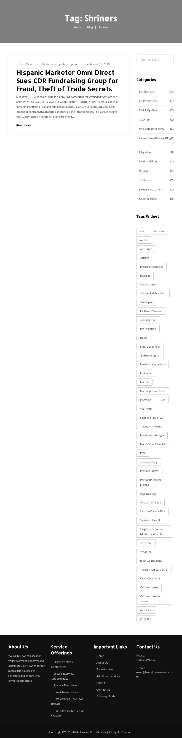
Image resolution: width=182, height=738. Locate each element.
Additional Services (108, 676)
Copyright (145, 119)
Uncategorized (148, 198)
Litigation (72, 64)
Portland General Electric (150, 482)
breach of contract (151, 266)
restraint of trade (150, 502)
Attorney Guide (105, 696)
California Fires (148, 100)
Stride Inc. (146, 551)
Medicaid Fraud (148, 161)
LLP (162, 399)
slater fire (146, 542)
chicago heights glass (153, 293)
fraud (143, 337)
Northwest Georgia (152, 435)
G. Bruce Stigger (150, 355)
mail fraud (146, 408)
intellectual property (152, 364)
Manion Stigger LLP (152, 417)
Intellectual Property (53, 64)
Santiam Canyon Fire (152, 511)
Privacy (143, 170)
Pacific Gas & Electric (153, 444)
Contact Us (103, 689)
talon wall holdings (151, 560)
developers (147, 302)
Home (100, 655)
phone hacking (149, 462)
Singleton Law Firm (151, 520)
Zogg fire (145, 618)
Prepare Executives (65, 685)
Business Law (147, 91)
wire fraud (146, 610)
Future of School (150, 346)
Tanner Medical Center (154, 569)
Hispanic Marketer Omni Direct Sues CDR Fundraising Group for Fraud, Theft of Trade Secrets (67, 80)
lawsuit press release (152, 391)
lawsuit (144, 382)
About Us (102, 662)
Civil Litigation (148, 110)
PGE (143, 453)
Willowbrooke (149, 587)
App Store (146, 248)
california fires (149, 284)
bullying (145, 275)
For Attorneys (104, 669)
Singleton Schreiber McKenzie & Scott (152, 531)
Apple (143, 240)
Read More (23, 125)
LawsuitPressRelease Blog (155, 138)
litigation (145, 399)
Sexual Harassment (150, 189)
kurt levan (146, 373)
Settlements (146, 180)
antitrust (159, 231)
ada (142, 231)
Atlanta (144, 257)
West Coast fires (150, 578)
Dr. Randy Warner (150, 311)
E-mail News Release (66, 692)
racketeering (148, 493)
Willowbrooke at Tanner (150, 598)
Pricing (100, 682)
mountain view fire (151, 426)
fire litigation (148, 328)
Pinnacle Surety (149, 470)
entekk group (148, 320)
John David (26, 64)
